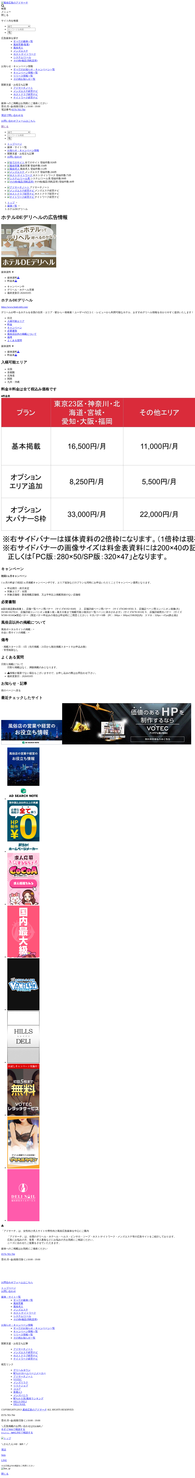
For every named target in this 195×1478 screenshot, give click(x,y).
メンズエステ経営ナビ (25, 91)
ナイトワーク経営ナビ (25, 97)
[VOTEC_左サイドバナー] (23, 1115)
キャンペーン (14, 327)
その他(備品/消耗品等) (25, 60)
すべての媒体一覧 (23, 41)
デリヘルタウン (21, 1370)
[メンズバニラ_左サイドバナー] (23, 1009)
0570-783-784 (18, 109)
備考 (9, 337)
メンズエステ (20, 51)
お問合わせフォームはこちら (17, 1282)
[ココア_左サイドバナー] (23, 904)
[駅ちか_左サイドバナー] (23, 957)
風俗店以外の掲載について (22, 334)
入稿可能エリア (15, 321)
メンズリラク (20, 1382)
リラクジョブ (20, 1385)
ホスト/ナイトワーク (24, 54)
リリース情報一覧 (23, 76)
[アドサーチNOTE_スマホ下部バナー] (31, 743)
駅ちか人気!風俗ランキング (28, 1398)
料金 (9, 324)
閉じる (5, 126)
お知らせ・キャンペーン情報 (23, 150)
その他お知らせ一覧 (24, 79)
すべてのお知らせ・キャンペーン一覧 (34, 69)
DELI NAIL (19, 1404)
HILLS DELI (20, 1401)
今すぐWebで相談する (13, 1429)
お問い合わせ (14, 157)
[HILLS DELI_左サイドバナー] (23, 1062)
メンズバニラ (20, 1395)
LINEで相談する (17, 1432)
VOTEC (17, 1379)
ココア (17, 1389)
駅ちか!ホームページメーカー (29, 1373)
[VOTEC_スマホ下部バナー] (126, 743)
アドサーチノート (23, 88)
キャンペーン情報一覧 (25, 72)
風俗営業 (18, 1303)
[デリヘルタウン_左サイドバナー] (23, 1167)
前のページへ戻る (11, 690)
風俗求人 (18, 47)
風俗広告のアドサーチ (34, 1409)
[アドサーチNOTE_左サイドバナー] (23, 798)
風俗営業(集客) (21, 44)
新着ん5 (17, 1392)
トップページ (14, 144)
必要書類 (12, 331)
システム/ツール (22, 57)
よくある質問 (14, 340)
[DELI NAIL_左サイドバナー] (23, 1220)
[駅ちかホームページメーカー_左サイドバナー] (23, 851)
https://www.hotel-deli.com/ (14, 307)
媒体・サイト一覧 (11, 1297)
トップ (7, 1438)
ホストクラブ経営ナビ (25, 94)
